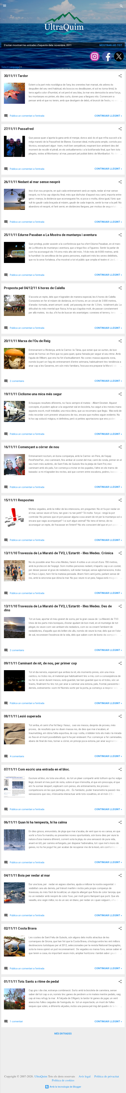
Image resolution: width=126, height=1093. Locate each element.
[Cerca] (121, 7)
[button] (120, 76)
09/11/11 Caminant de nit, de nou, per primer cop (40, 663)
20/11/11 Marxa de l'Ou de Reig (27, 341)
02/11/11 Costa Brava (20, 928)
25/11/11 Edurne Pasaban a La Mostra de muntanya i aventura (50, 235)
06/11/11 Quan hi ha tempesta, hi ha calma (35, 822)
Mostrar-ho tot (110, 45)
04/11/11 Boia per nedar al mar (27, 875)
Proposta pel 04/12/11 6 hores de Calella (34, 288)
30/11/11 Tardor (16, 76)
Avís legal (85, 1076)
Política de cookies (63, 1080)
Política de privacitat (106, 1076)
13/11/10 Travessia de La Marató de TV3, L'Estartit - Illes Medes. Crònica (58, 553)
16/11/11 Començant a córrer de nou (31, 447)
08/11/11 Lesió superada (22, 716)
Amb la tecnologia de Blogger (65, 1086)
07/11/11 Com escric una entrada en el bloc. (37, 769)
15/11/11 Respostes (19, 500)
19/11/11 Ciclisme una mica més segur (33, 394)
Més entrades (63, 1033)
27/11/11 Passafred (19, 129)
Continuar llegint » (108, 115)
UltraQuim (40, 1076)
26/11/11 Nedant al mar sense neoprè (32, 182)
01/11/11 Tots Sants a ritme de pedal (31, 981)
